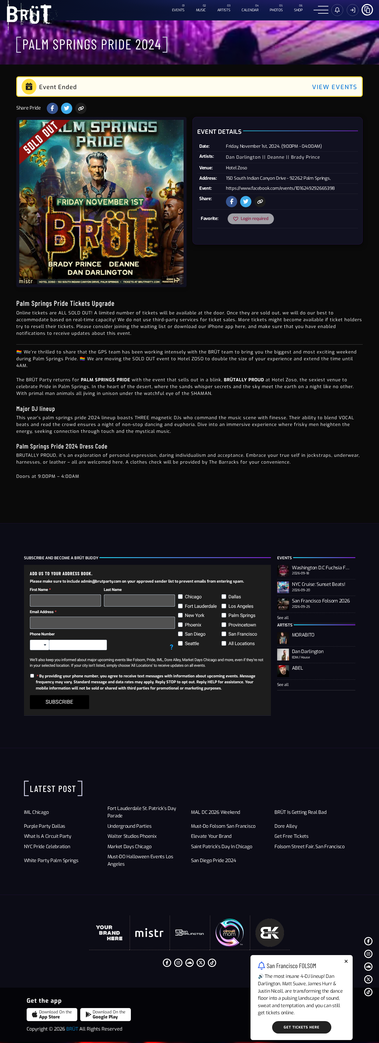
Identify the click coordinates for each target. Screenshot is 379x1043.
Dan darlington (243, 157)
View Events (334, 87)
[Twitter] (368, 979)
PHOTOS (276, 10)
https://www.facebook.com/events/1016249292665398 (280, 188)
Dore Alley (285, 826)
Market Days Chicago (129, 846)
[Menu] (321, 10)
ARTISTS (223, 10)
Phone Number (42, 634)
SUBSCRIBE (59, 702)
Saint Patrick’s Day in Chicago (221, 846)
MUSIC (201, 10)
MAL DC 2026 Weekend (215, 812)
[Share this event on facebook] (52, 108)
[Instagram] (368, 954)
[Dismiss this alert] (346, 962)
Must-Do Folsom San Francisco (223, 826)
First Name (39, 590)
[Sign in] (337, 10)
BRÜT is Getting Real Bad (300, 812)
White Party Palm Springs (51, 860)
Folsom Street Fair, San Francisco (309, 846)
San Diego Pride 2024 (213, 860)
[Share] (367, 9)
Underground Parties (129, 826)
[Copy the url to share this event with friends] (80, 108)
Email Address (42, 612)
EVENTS (178, 10)
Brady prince (305, 157)
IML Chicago (36, 812)
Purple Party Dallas (44, 826)
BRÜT (72, 1029)
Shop (298, 10)
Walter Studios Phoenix (132, 836)
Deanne (276, 157)
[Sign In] (353, 10)
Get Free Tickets (291, 836)
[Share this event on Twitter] (66, 108)
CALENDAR (250, 10)
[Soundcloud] (368, 966)
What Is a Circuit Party (47, 836)
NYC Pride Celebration (47, 846)
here (240, 327)
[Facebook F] (368, 941)
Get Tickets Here (301, 1027)
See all (283, 617)
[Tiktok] (368, 992)
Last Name (113, 590)
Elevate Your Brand (211, 836)
